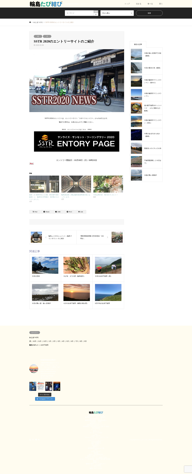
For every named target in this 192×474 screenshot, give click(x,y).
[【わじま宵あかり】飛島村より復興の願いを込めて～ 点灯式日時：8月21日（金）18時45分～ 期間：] (56, 386)
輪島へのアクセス (96, 468)
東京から (96, 460)
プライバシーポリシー (96, 440)
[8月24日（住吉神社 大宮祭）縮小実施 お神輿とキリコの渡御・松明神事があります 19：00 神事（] (32, 386)
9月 (85, 341)
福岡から (96, 447)
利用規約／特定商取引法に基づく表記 (96, 426)
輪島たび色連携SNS (96, 454)
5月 (67, 341)
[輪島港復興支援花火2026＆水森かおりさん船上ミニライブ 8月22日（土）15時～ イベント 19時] (48, 386)
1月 (50, 341)
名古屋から (96, 445)
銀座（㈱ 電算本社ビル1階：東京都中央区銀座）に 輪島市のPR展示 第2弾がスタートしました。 (44, 197)
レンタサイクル (96, 467)
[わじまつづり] (46, 4)
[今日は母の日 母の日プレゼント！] (108, 184)
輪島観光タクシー (96, 423)
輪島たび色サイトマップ (96, 456)
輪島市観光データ (96, 419)
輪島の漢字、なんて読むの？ (96, 464)
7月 (76, 341)
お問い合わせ (96, 436)
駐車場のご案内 (96, 422)
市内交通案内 (96, 442)
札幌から (96, 462)
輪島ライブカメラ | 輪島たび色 (96, 457)
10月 (34, 341)
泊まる (138, 4)
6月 (72, 341)
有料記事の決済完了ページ (96, 425)
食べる (150, 4)
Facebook (36, 439)
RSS (39, 439)
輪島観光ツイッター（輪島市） (96, 417)
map (96, 434)
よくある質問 (96, 465)
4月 (63, 341)
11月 (39, 341)
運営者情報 (96, 428)
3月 (38, 36)
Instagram (30, 439)
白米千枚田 (44, 345)
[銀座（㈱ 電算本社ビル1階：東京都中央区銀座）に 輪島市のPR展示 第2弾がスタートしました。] (44, 184)
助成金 (96, 453)
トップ (127, 4)
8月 (81, 341)
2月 (54, 341)
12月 (45, 341)
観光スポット (34, 345)
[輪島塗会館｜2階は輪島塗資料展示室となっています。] (76, 184)
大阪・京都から (96, 443)
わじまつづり (34, 337)
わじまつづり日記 (96, 433)
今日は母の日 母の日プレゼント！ (105, 195)
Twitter (33, 439)
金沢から (96, 431)
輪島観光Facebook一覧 (96, 415)
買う (161, 4)
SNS (96, 450)
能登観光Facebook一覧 (96, 448)
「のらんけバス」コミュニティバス (96, 437)
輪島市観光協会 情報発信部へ (96, 420)
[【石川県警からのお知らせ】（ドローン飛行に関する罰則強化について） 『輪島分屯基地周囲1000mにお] (40, 386)
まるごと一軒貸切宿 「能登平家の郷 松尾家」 (96, 459)
